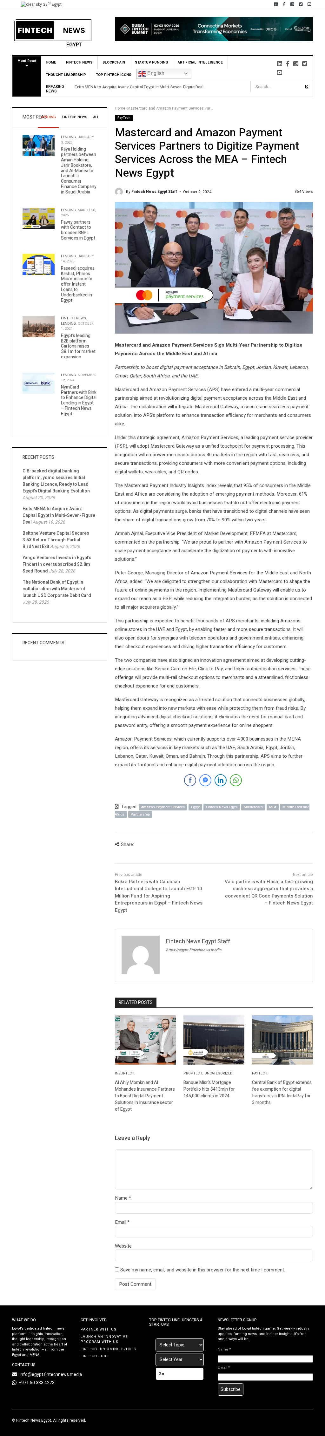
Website (123, 1246)
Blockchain (114, 62)
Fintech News (79, 62)
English (155, 73)
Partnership (140, 814)
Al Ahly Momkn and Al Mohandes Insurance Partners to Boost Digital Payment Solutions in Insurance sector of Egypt (145, 1096)
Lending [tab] (48, 117)
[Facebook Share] (190, 780)
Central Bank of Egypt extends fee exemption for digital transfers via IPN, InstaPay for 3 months (282, 1092)
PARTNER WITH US (98, 1329)
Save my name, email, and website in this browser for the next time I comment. (202, 1269)
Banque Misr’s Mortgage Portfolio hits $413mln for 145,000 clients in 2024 (209, 1089)
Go (161, 1374)
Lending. (69, 137)
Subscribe (231, 1389)
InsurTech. (125, 1073)
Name (121, 1198)
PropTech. (193, 1073)
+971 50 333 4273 (37, 1382)
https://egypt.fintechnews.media (194, 950)
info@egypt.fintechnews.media (51, 1374)
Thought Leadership (66, 75)
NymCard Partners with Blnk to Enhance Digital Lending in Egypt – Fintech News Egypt (78, 400)
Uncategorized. (219, 1073)
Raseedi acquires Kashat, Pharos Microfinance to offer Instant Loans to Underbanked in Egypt (78, 284)
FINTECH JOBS (95, 1356)
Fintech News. (74, 318)
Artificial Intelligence (200, 62)
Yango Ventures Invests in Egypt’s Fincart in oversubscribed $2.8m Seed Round (57, 564)
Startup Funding (151, 62)
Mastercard (127, 389)
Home (51, 62)
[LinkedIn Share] (221, 780)
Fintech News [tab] (74, 117)
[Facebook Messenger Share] (205, 780)
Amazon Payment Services (163, 807)
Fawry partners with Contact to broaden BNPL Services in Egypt (78, 230)
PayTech (123, 118)
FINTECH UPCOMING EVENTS (108, 1349)
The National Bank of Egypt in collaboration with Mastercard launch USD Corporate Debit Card (57, 589)
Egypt (195, 807)
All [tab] (96, 117)
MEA (272, 807)
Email (120, 1222)
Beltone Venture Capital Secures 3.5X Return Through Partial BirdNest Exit (56, 540)
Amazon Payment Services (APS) (184, 389)
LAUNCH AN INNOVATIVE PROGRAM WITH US (104, 1339)
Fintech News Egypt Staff (154, 191)
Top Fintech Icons (113, 75)
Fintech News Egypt (221, 807)
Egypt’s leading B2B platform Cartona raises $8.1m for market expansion (78, 346)
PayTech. (260, 1073)
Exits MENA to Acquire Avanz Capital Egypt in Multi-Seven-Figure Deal (139, 87)
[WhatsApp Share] (236, 780)
